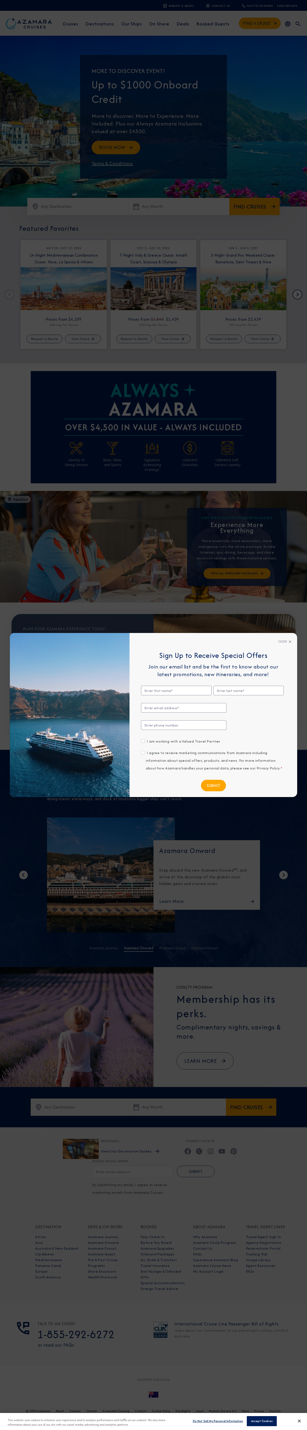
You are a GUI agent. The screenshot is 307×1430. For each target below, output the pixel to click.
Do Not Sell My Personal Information (218, 1421)
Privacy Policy (268, 768)
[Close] (299, 1421)
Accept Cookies (262, 1421)
